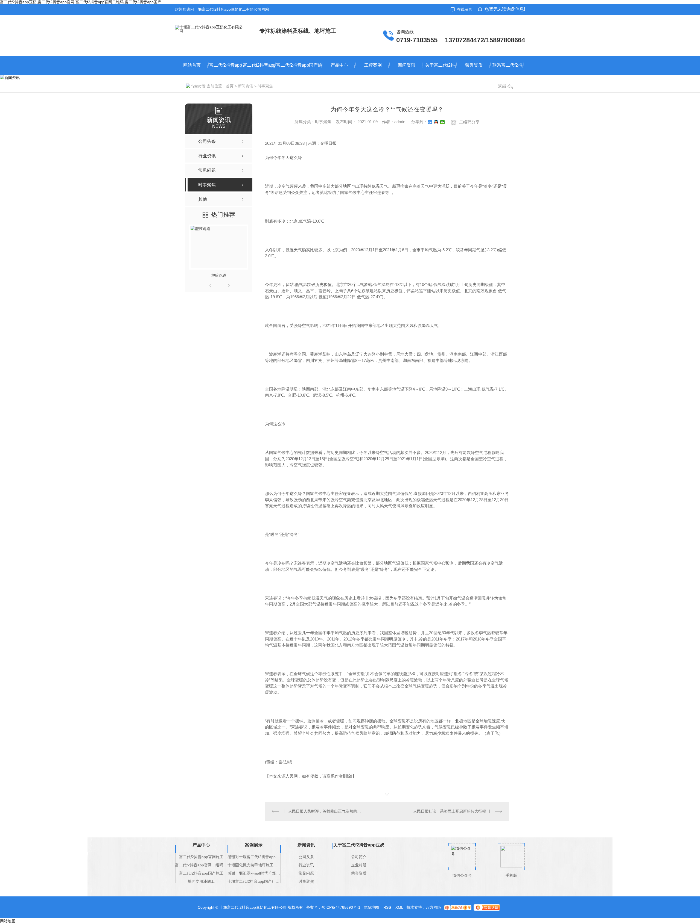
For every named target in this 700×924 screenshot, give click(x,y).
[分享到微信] (442, 122)
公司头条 (306, 857)
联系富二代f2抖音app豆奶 (507, 69)
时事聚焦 (306, 881)
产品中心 (339, 65)
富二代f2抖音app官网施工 (225, 69)
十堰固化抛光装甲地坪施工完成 (254, 865)
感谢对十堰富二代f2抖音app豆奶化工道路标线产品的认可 (254, 857)
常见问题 (306, 873)
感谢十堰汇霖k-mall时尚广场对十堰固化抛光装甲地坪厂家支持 (254, 873)
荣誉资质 (474, 65)
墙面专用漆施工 (201, 881)
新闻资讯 (406, 65)
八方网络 (433, 907)
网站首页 (192, 65)
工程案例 (373, 65)
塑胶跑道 (218, 275)
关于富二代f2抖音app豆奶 (440, 69)
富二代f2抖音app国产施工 (299, 69)
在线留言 (464, 9)
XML (399, 907)
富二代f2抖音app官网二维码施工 (259, 69)
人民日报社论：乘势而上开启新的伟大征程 (449, 811)
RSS (387, 907)
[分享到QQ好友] (436, 122)
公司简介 (358, 857)
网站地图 (371, 907)
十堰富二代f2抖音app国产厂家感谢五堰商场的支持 (254, 881)
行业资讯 (306, 865)
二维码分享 (469, 122)
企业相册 (358, 865)
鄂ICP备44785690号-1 (341, 907)
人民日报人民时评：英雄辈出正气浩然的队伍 (326, 811)
